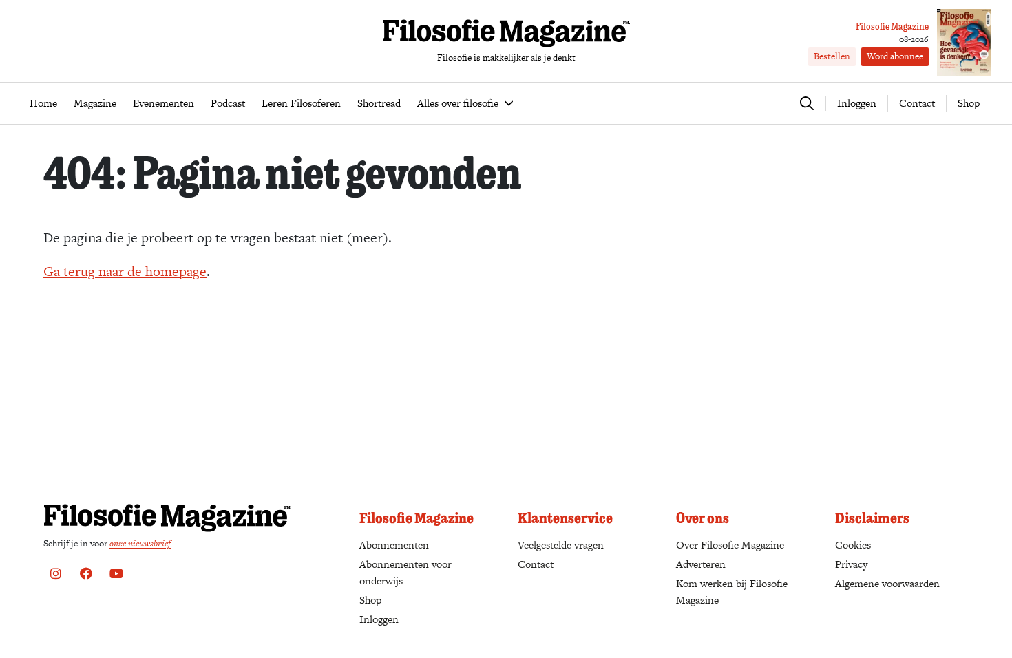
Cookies (853, 545)
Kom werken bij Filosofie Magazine (732, 591)
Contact (917, 103)
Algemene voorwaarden (887, 583)
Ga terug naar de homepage (125, 271)
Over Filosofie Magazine (730, 545)
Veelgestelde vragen (561, 545)
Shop (969, 103)
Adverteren (701, 564)
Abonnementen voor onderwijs (405, 572)
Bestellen (832, 56)
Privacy (851, 564)
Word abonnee (895, 56)
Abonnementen (394, 545)
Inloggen (379, 619)
